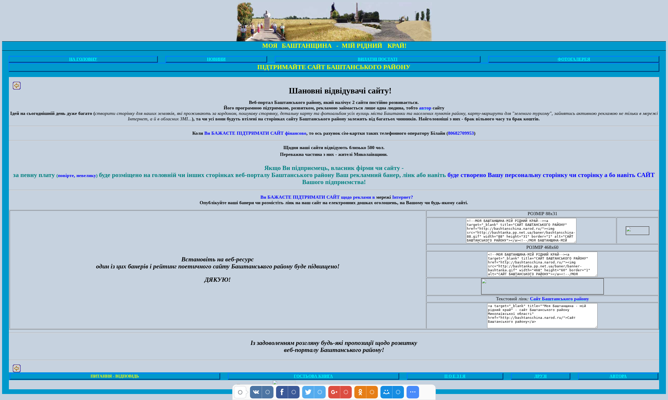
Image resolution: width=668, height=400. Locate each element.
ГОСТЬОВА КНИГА (313, 376)
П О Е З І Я (455, 376)
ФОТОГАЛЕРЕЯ (574, 59)
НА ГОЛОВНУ (83, 59)
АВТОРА (618, 376)
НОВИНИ (216, 59)
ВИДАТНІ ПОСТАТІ (377, 59)
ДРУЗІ (540, 376)
